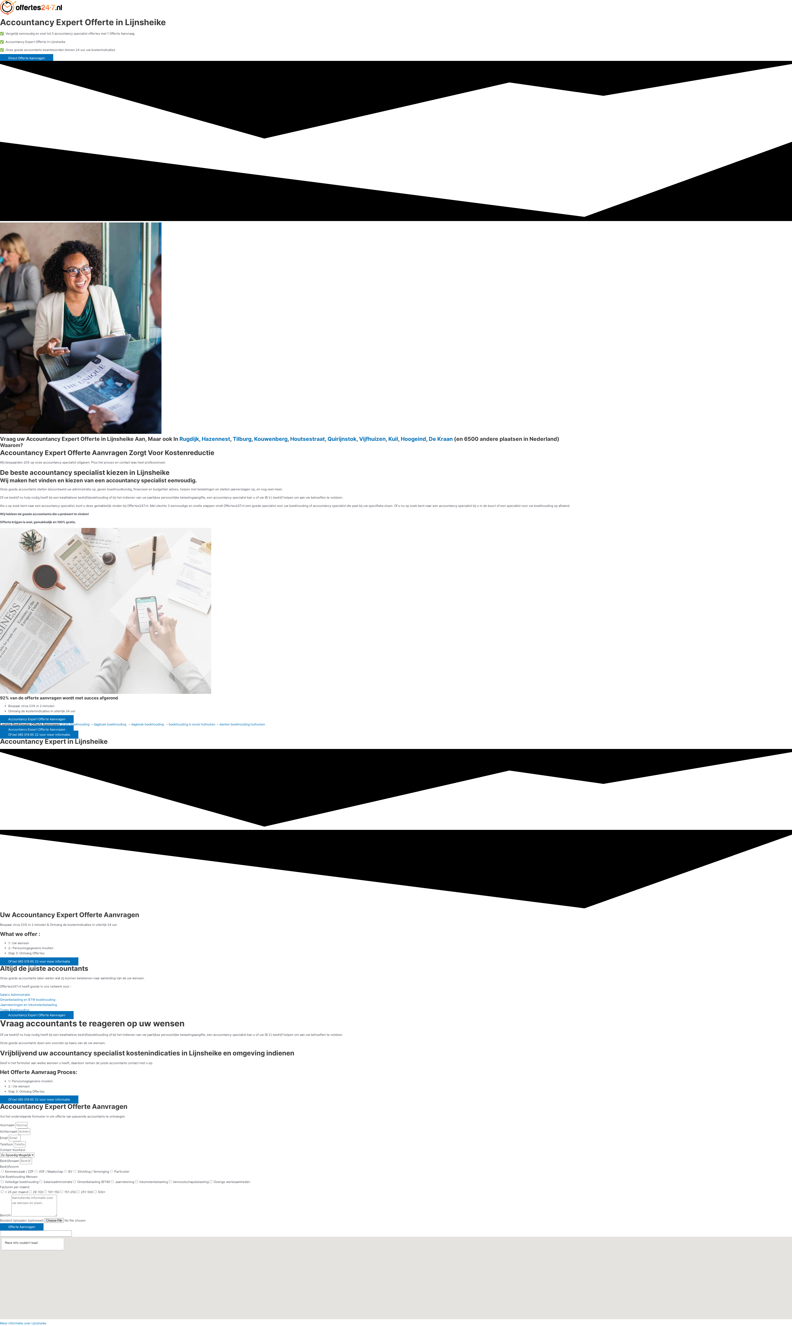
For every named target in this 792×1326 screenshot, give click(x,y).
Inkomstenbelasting (153, 1182)
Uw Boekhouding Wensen (19, 1177)
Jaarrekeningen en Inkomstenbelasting (28, 1005)
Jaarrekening (124, 1182)
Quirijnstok (342, 439)
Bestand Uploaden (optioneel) (22, 1220)
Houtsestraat (307, 439)
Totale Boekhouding (14, 1010)
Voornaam (7, 1125)
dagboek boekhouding (110, 724)
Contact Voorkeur (13, 1150)
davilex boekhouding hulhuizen (242, 724)
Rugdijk (189, 439)
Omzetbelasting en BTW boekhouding (27, 1000)
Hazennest (216, 439)
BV (70, 1171)
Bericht (5, 1215)
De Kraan (441, 439)
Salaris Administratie (15, 995)
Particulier (122, 1171)
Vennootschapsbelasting (191, 1182)
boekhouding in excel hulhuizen (192, 724)
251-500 (87, 1192)
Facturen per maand (14, 1187)
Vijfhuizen (372, 439)
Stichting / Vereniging (93, 1171)
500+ (102, 1192)
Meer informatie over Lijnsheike (23, 1323)
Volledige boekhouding (22, 1182)
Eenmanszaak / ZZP (19, 1171)
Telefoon (7, 1144)
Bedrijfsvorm (9, 1167)
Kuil (393, 439)
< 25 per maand (16, 1192)
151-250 (70, 1192)
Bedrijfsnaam (10, 1161)
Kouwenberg (271, 439)
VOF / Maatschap (51, 1171)
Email (4, 1138)
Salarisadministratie (58, 1182)
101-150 (53, 1192)
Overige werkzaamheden (232, 1182)
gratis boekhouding (75, 724)
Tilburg (242, 439)
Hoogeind (413, 439)
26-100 (38, 1192)
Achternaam (9, 1131)
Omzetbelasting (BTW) (93, 1182)
